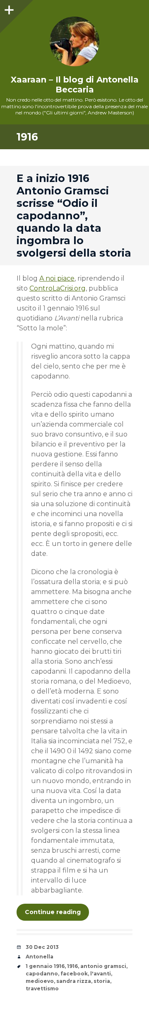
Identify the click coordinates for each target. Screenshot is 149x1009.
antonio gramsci (103, 966)
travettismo (42, 988)
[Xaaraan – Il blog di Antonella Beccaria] (74, 41)
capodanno (42, 973)
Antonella (39, 956)
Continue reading (53, 912)
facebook (74, 973)
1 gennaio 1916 (45, 966)
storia (102, 981)
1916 (72, 966)
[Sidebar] (8, 8)
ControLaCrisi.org (57, 288)
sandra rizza (73, 981)
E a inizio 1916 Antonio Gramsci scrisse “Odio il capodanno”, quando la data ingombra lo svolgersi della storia (74, 215)
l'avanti (100, 973)
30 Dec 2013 (42, 947)
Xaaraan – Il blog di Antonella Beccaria (75, 85)
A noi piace (56, 278)
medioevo (40, 981)
